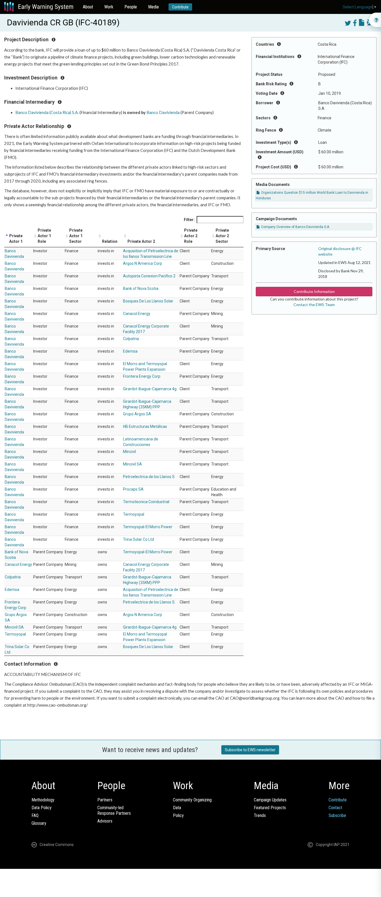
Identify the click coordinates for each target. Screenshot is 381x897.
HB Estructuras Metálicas (145, 426)
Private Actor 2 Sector (222, 236)
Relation (109, 241)
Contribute (180, 7)
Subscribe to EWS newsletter (250, 750)
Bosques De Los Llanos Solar (148, 301)
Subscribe (337, 815)
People (130, 6)
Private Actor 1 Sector (76, 236)
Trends (260, 815)
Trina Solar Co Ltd (138, 539)
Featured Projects (270, 807)
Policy (178, 815)
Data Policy (42, 807)
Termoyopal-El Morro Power (147, 527)
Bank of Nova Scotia (140, 288)
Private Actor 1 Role (44, 236)
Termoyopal (133, 514)
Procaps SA (133, 489)
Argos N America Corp (142, 263)
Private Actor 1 (16, 239)
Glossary (39, 823)
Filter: (189, 219)
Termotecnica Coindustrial (146, 502)
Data (177, 807)
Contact (335, 807)
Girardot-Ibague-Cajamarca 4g (150, 389)
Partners (104, 800)
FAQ (35, 815)
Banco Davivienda (163, 112)
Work (108, 6)
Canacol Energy (136, 313)
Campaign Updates (270, 800)
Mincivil (129, 451)
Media (153, 6)
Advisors (104, 821)
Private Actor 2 (141, 241)
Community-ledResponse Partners (114, 810)
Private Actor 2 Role (190, 236)
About (88, 6)
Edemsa (130, 351)
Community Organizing (192, 800)
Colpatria (131, 338)
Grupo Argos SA (137, 414)
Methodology (43, 800)
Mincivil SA (132, 464)
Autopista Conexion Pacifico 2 (149, 276)
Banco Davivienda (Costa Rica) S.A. (47, 112)
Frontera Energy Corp (141, 376)
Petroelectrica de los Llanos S (149, 476)
